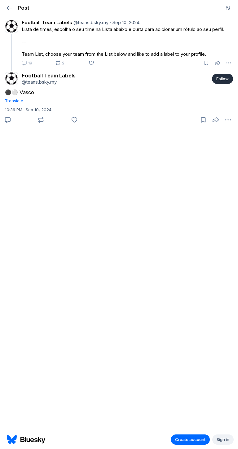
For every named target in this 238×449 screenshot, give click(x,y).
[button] (9, 8)
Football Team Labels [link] (47, 22)
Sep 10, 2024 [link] (124, 22)
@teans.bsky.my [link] (90, 22)
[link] (119, 41)
